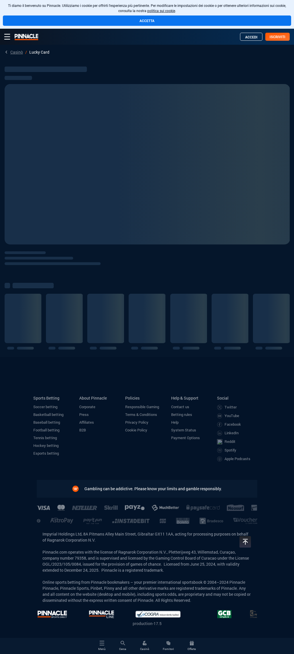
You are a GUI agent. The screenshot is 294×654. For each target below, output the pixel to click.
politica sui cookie (161, 10)
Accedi (251, 37)
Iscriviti (277, 36)
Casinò (16, 52)
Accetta (147, 20)
